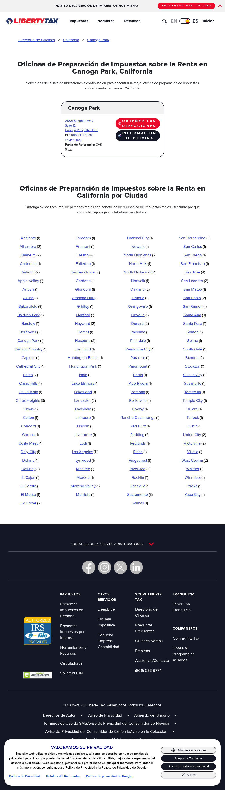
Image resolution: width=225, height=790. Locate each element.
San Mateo (194, 289)
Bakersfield (30, 306)
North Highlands (139, 255)
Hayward (85, 323)
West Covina (194, 460)
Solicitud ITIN (71, 673)
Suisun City (194, 374)
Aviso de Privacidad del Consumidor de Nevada (131, 723)
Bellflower (30, 332)
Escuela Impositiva (106, 622)
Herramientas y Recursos (73, 650)
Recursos (132, 21)
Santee (195, 332)
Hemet (85, 332)
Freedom (85, 238)
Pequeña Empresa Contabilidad (108, 640)
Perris (140, 374)
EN (174, 21)
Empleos (142, 650)
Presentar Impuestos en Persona (71, 609)
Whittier (194, 469)
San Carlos (194, 246)
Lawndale (85, 409)
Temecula (194, 392)
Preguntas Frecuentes (144, 628)
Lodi (85, 443)
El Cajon (30, 477)
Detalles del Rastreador (63, 776)
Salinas (140, 503)
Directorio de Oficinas (36, 40)
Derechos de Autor (59, 715)
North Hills (140, 263)
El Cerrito (30, 486)
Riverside (140, 469)
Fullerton (85, 263)
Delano (30, 460)
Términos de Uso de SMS (65, 723)
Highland (85, 349)
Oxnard (140, 323)
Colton (30, 417)
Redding (139, 434)
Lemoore (85, 417)
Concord (30, 426)
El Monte (30, 494)
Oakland (140, 289)
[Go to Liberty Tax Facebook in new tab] (88, 567)
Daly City (30, 451)
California (71, 40)
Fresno (85, 255)
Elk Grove (30, 503)
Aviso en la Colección (152, 731)
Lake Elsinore (85, 383)
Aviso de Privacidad (105, 715)
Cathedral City (30, 366)
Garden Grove (85, 272)
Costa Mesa (30, 443)
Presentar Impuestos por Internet (72, 631)
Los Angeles (85, 451)
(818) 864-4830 (81, 134)
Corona (30, 434)
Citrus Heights (30, 400)
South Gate (194, 349)
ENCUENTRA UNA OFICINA (187, 5)
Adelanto (30, 238)
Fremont (85, 246)
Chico (30, 374)
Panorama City (139, 349)
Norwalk (140, 280)
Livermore (85, 434)
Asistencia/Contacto (152, 660)
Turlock (195, 417)
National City (140, 238)
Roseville (139, 486)
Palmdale (140, 340)
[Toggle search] (164, 21)
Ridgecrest (140, 460)
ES (195, 21)
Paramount (140, 366)
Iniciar (208, 21)
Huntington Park (85, 366)
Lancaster (85, 400)
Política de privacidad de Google (109, 776)
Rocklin (140, 477)
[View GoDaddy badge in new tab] (37, 675)
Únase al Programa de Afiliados (184, 654)
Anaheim (30, 255)
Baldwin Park (30, 315)
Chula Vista (30, 392)
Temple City (195, 400)
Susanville (194, 383)
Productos (105, 21)
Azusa (30, 297)
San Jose (194, 272)
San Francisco (195, 263)
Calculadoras (71, 663)
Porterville (140, 400)
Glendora (85, 289)
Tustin (194, 426)
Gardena (85, 280)
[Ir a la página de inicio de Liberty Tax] (32, 21)
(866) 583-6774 (148, 670)
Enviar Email (73, 140)
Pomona (140, 392)
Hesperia (85, 340)
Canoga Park (98, 40)
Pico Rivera (140, 383)
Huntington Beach (85, 357)
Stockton (194, 366)
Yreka (194, 486)
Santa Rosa (194, 323)
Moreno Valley (85, 486)
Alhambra (30, 246)
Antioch (30, 272)
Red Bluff (140, 426)
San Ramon (195, 306)
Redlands (140, 443)
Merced (85, 477)
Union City (194, 434)
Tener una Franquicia (182, 607)
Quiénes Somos (149, 640)
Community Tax (186, 638)
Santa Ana (194, 315)
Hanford (85, 315)
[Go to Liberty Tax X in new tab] (120, 567)
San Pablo (194, 297)
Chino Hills (30, 383)
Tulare (194, 409)
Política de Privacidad (24, 776)
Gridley (85, 306)
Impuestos (79, 21)
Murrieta (85, 494)
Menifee (85, 469)
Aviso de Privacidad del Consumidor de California (87, 731)
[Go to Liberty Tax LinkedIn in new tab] (136, 567)
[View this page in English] (184, 21)
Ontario (140, 297)
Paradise (140, 357)
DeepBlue (106, 609)
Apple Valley (30, 280)
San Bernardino (194, 238)
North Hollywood (139, 272)
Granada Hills (85, 297)
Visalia (194, 451)
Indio (85, 374)
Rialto (140, 451)
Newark (140, 246)
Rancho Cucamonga (140, 417)
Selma (194, 340)
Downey (30, 469)
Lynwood (85, 460)
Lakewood (85, 392)
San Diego (195, 255)
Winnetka (195, 477)
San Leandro (194, 280)
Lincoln (85, 426)
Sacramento (140, 494)
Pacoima (140, 332)
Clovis (30, 409)
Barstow (30, 323)
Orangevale (140, 306)
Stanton (194, 357)
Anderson (30, 263)
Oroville (140, 315)
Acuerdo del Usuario (152, 715)
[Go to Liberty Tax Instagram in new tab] (104, 567)
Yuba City (195, 494)
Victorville (195, 443)
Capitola (30, 357)
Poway (140, 409)
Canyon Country (30, 349)
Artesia (30, 289)
